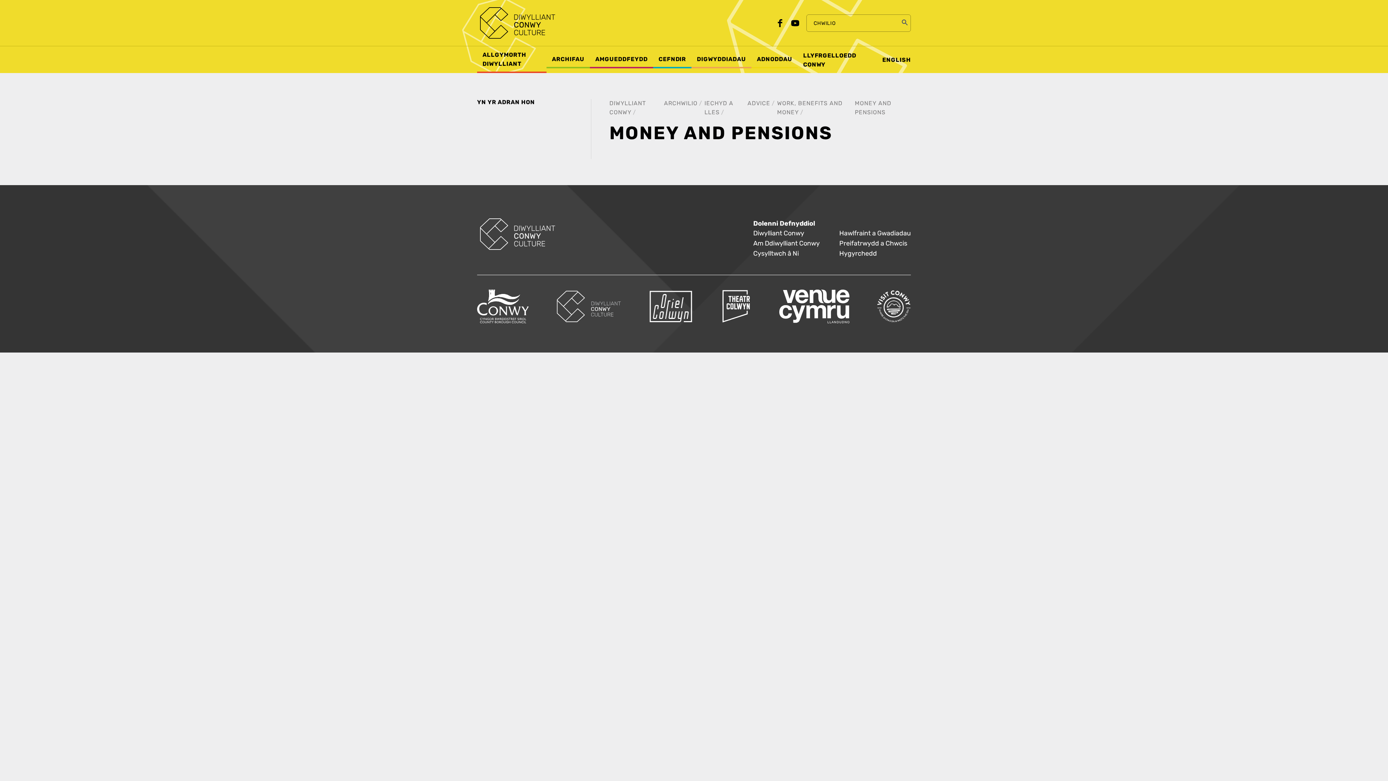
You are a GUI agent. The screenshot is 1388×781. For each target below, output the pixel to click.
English (896, 60)
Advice (758, 103)
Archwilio (681, 103)
